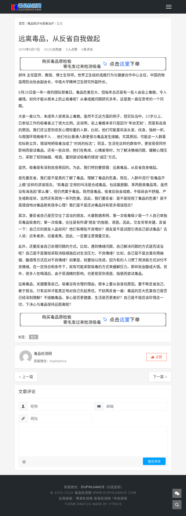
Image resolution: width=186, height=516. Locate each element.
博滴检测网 (84, 498)
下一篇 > (160, 376)
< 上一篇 (26, 376)
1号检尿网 (119, 498)
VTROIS (115, 504)
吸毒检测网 (102, 498)
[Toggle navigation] (169, 7)
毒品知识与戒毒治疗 (40, 23)
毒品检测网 (84, 492)
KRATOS (84, 504)
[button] (156, 357)
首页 (22, 23)
